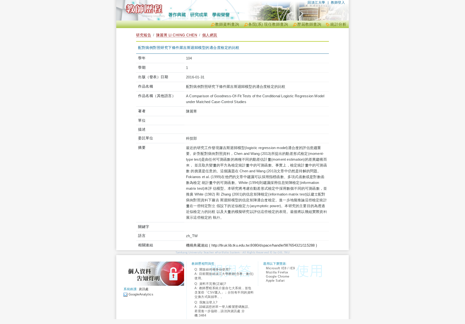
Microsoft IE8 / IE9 (280, 268)
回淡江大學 (316, 2)
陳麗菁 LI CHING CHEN (176, 35)
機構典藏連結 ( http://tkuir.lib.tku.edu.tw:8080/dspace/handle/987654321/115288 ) (251, 245)
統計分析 (338, 24)
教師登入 (338, 2)
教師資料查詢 (227, 24)
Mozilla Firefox (277, 272)
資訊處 (144, 289)
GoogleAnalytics (141, 294)
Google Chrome (277, 276)
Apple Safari (275, 280)
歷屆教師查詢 (309, 24)
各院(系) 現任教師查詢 (268, 24)
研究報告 (143, 35)
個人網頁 (209, 35)
